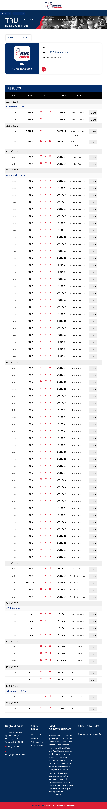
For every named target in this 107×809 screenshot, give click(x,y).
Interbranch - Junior (16, 175)
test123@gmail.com (57, 51)
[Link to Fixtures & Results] (44, 69)
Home (8, 25)
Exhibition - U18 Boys (16, 691)
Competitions (19, 13)
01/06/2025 (12, 101)
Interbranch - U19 (15, 106)
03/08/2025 (12, 703)
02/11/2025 (12, 170)
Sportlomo (71, 805)
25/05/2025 (12, 125)
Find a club (6, 13)
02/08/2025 (12, 563)
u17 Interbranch (14, 608)
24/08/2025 (12, 603)
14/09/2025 (12, 686)
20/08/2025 (12, 641)
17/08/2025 (12, 667)
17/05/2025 (12, 151)
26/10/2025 (12, 362)
